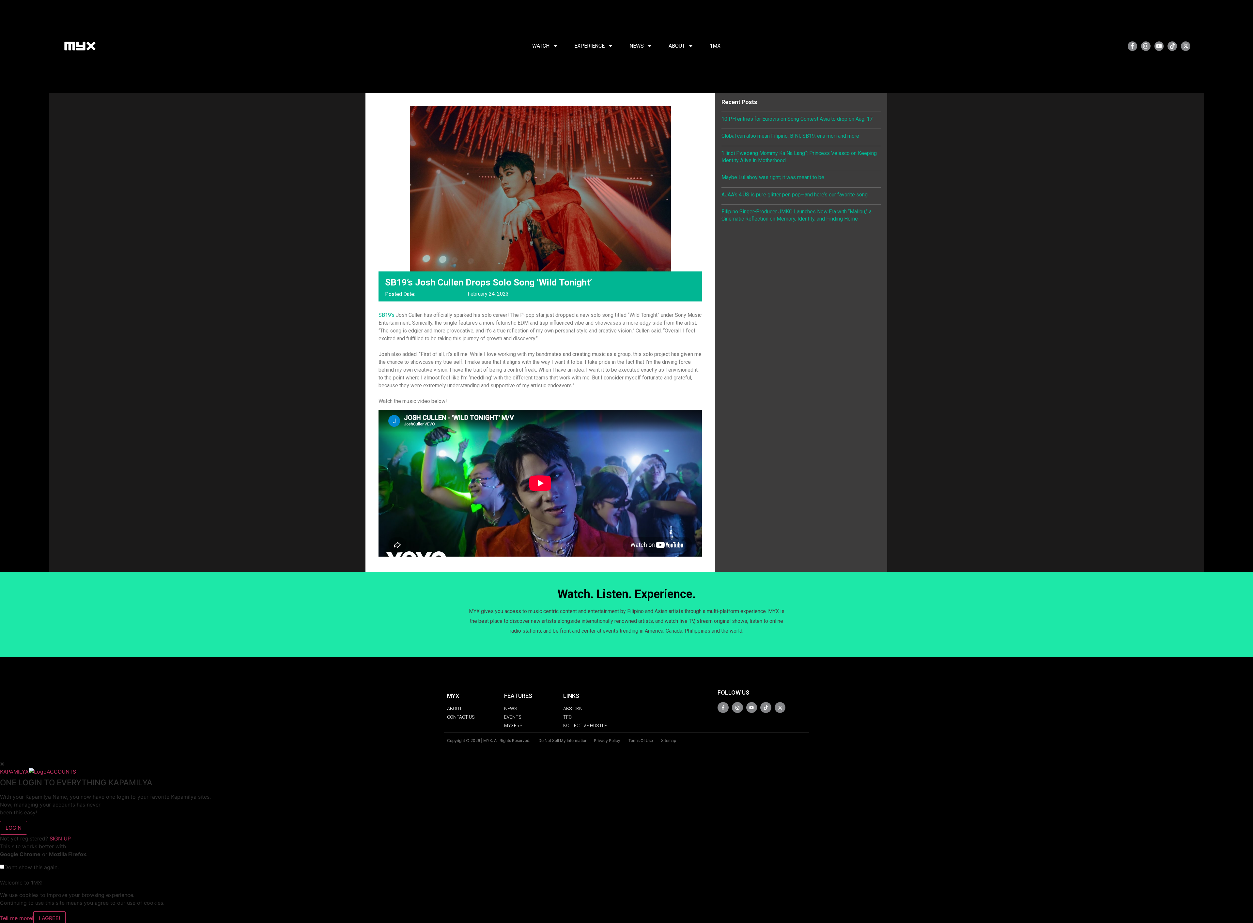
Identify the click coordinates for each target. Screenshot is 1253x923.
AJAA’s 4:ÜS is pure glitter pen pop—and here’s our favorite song (794, 195)
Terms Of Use (640, 740)
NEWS (636, 46)
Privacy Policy (607, 740)
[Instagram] (1146, 46)
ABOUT (677, 46)
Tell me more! (16, 918)
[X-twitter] (1185, 46)
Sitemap (668, 740)
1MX (715, 46)
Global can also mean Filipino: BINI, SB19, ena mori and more (790, 136)
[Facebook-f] (1132, 46)
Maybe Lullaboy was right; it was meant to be (772, 177)
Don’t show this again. (31, 867)
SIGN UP (60, 838)
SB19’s (386, 315)
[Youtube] (1159, 46)
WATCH (540, 46)
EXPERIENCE (589, 46)
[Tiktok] (1172, 46)
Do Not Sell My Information (562, 740)
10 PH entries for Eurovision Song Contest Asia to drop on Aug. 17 (797, 119)
